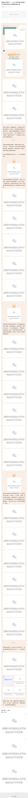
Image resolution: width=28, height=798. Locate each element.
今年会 (2, 7)
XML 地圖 (14, 796)
